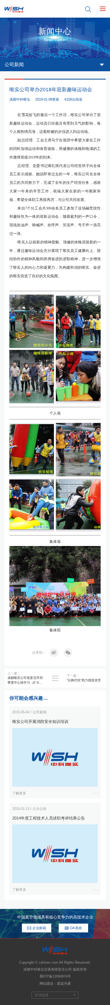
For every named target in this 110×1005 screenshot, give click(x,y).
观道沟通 (64, 984)
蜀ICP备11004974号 (55, 976)
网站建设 (46, 984)
